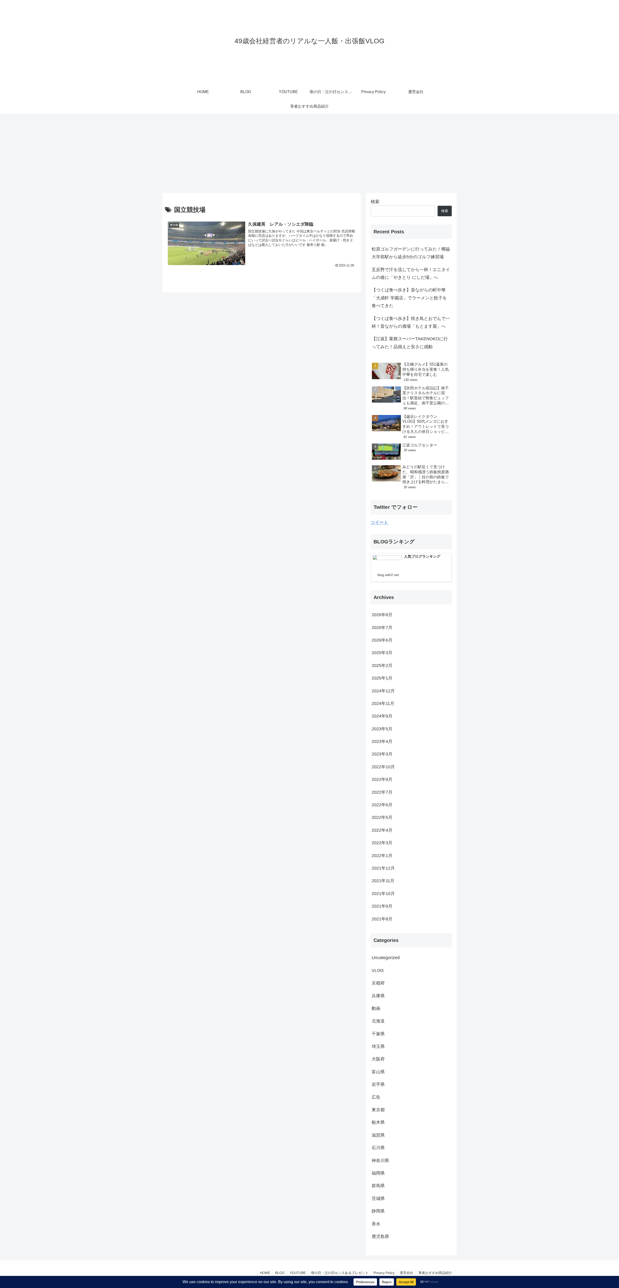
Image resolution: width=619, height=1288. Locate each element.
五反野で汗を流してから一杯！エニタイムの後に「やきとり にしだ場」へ (411, 273)
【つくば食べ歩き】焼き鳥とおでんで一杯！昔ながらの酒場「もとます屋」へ (411, 322)
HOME (265, 1273)
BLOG (280, 1273)
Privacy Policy (384, 1273)
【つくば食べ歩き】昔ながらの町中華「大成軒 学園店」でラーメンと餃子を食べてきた (409, 298)
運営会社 (406, 1273)
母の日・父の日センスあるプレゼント (339, 1273)
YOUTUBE (298, 1273)
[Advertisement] (309, 153)
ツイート (379, 522)
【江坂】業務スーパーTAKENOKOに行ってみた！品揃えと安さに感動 (410, 342)
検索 (375, 201)
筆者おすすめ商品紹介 (435, 1273)
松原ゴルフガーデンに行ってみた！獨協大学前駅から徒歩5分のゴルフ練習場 (411, 253)
